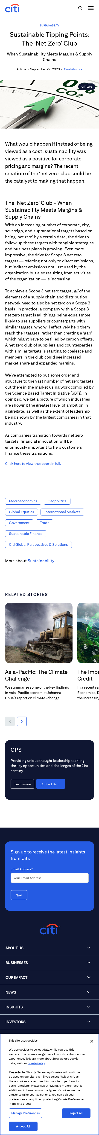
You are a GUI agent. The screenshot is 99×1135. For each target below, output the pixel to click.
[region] (49, 1084)
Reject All (76, 1113)
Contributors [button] (73, 69)
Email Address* (22, 869)
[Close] (92, 1041)
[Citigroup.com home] (49, 929)
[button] (10, 721)
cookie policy (36, 1063)
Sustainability (49, 25)
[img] (80, 8)
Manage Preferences (25, 1113)
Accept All (23, 1126)
